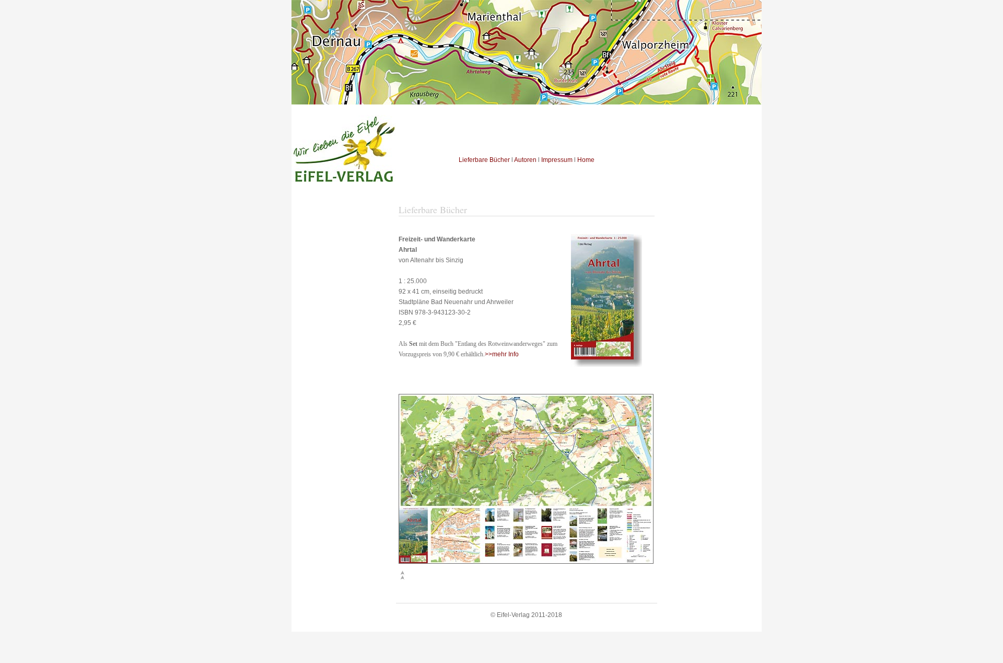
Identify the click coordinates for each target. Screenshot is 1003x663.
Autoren (525, 160)
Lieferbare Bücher (484, 160)
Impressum (557, 160)
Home (585, 160)
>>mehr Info (502, 354)
